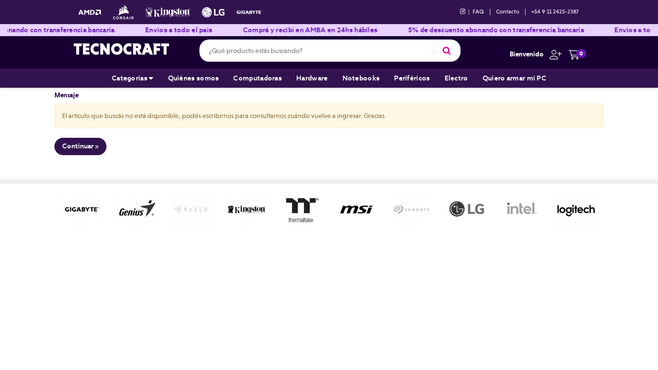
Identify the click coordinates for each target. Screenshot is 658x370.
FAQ (478, 11)
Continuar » (80, 146)
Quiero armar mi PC (514, 78)
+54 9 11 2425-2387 (555, 11)
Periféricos (412, 78)
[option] (81, 209)
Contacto (507, 11)
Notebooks (361, 78)
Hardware (312, 78)
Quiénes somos (193, 78)
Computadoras (257, 78)
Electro (456, 78)
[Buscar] (447, 51)
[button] (553, 54)
